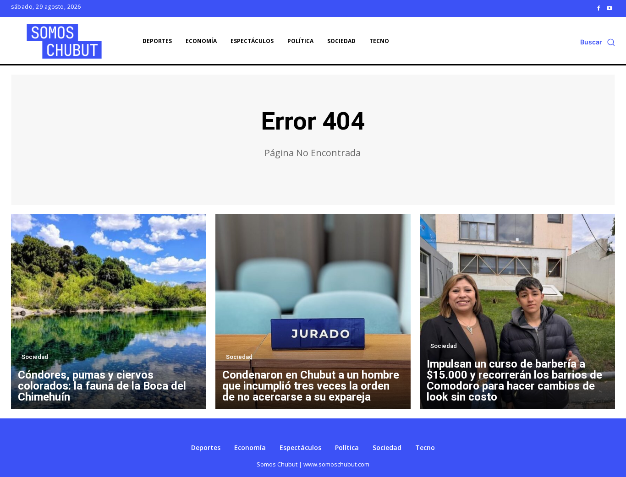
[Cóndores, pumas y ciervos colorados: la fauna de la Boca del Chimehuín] (108, 311)
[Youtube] (609, 8)
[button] (597, 42)
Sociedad (35, 356)
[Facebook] (598, 8)
